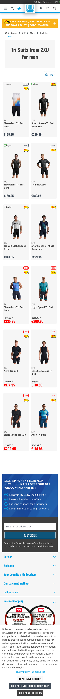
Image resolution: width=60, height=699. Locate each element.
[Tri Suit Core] (43, 166)
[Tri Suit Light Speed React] (16, 227)
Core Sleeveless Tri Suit (42, 372)
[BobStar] (19, 8)
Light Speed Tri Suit (42, 307)
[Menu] (5, 8)
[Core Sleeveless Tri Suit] (43, 352)
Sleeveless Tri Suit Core (14, 125)
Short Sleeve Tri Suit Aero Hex (43, 125)
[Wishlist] (47, 8)
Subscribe (30, 535)
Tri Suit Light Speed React (15, 247)
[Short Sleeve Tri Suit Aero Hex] (43, 104)
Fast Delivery (40, 2)
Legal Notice (38, 671)
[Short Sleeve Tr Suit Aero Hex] (43, 227)
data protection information (39, 546)
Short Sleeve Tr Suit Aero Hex (42, 247)
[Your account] (41, 8)
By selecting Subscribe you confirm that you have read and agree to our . (28, 545)
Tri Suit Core (38, 184)
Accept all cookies (30, 693)
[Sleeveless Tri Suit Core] (16, 104)
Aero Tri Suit (11, 371)
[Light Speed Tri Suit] (43, 288)
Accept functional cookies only (30, 686)
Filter (51, 75)
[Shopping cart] (54, 8)
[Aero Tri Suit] (16, 352)
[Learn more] (54, 23)
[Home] (6, 33)
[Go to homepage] (30, 8)
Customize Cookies (30, 679)
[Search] (12, 8)
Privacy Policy (22, 671)
